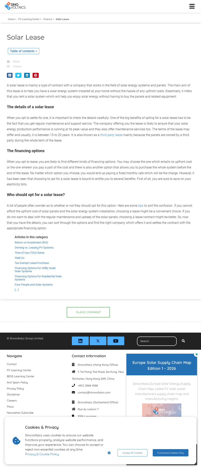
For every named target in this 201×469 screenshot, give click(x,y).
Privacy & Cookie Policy (42, 454)
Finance (17, 66)
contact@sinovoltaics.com (94, 392)
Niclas (16, 61)
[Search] (183, 341)
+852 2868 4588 (88, 385)
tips (140, 205)
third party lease (111, 135)
